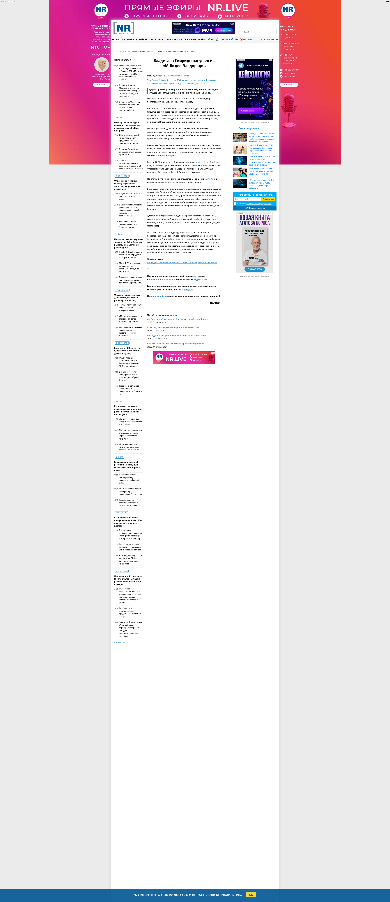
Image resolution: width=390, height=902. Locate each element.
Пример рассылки (257, 208)
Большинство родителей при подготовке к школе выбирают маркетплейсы (130, 280)
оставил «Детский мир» (184, 239)
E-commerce (122, 176)
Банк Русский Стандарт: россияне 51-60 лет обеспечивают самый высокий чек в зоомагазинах (130, 210)
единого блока (202, 162)
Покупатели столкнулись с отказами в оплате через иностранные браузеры (130, 434)
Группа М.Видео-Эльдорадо (164, 80)
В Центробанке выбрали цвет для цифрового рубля (130, 196)
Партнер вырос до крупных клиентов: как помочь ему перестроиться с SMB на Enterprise (128, 126)
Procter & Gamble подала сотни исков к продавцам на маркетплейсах (130, 255)
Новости (118, 39)
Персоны (190, 39)
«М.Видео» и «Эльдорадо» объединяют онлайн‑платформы (177, 319)
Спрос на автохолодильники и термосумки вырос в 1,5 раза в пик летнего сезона (131, 164)
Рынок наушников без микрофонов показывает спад (173, 327)
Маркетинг (156, 39)
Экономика (122, 571)
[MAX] (252, 24)
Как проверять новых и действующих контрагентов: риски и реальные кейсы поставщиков (128, 410)
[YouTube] (263, 24)
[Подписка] (273, 24)
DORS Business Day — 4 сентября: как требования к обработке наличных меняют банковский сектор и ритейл (130, 596)
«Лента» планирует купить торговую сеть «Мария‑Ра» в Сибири (129, 447)
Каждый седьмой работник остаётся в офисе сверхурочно (128, 503)
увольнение (200, 84)
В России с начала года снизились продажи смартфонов (175, 343)
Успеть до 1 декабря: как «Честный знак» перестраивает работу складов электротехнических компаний (130, 629)
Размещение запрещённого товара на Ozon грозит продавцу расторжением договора (130, 534)
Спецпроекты (269, 39)
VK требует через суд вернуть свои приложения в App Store (131, 422)
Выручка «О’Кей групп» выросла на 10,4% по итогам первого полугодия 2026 (130, 106)
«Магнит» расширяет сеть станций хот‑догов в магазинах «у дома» (131, 319)
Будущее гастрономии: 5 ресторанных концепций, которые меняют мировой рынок (127, 466)
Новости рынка (138, 51)
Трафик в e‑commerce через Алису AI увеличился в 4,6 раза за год (130, 390)
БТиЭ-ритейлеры (184, 80)
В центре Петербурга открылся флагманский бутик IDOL (130, 152)
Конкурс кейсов (228, 39)
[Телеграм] (242, 24)
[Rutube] (268, 24)
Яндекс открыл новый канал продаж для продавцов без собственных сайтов (129, 139)
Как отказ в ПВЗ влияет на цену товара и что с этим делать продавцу (127, 351)
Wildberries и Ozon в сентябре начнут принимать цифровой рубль (129, 479)
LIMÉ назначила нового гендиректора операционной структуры (130, 491)
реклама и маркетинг (168, 84)
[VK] (247, 24)
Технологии (173, 39)
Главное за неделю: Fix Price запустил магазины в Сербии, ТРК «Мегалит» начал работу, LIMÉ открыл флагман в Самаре (131, 73)
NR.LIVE (247, 39)
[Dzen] (257, 24)
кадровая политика (185, 84)
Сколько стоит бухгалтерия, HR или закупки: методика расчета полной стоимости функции (128, 580)
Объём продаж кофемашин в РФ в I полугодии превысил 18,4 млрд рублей (129, 362)
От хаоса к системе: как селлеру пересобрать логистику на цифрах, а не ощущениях (127, 185)
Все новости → (120, 642)
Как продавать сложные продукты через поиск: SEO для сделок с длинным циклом (128, 521)
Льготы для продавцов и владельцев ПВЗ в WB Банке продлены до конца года (130, 559)
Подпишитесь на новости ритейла (254, 194)
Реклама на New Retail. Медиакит (254, 123)
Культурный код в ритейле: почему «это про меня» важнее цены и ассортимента (262, 171)
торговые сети (199, 80)
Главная (117, 51)
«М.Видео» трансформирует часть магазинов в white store (176, 335)
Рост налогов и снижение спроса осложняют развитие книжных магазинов (130, 331)
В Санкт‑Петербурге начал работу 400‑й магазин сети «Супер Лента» (128, 376)
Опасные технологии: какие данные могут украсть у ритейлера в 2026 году (128, 298)
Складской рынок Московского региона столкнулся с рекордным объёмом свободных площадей (130, 90)
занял (207, 179)
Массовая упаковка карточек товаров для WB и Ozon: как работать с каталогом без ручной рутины (128, 243)
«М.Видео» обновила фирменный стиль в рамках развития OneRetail (182, 262)
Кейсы (143, 39)
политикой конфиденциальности (258, 204)
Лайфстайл (206, 39)
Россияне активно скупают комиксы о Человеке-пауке (128, 224)
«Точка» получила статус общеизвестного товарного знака (131, 307)
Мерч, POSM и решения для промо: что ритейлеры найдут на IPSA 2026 (130, 267)
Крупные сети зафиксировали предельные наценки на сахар (130, 612)
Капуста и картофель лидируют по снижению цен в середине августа (130, 547)
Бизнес (132, 39)
